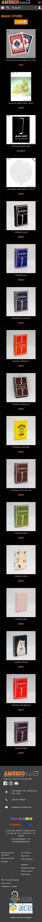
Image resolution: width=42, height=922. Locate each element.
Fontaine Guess (21, 576)
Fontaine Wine (21, 748)
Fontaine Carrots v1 (21, 361)
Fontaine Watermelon (21, 705)
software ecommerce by (21, 917)
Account (39, 7)
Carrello (39, 2)
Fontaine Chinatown (21, 447)
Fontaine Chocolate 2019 (21, 490)
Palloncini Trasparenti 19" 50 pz (21, 189)
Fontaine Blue (21, 275)
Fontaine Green (21, 533)
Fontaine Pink (21, 619)
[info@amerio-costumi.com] (21, 807)
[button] (21, 21)
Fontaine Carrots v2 (21, 404)
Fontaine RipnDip (21, 662)
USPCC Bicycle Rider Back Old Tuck (21, 60)
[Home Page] (21, 774)
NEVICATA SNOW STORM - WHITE (21, 103)
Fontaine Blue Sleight (20, 318)
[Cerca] (7, 7)
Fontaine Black (21, 232)
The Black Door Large (20, 146)
